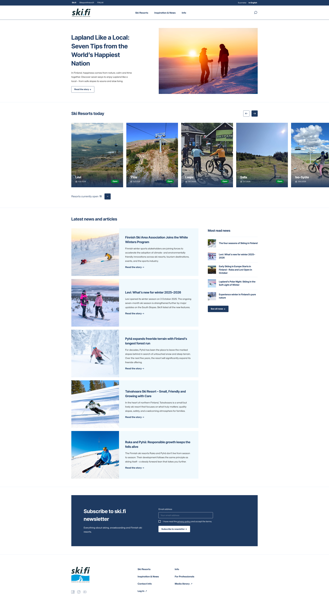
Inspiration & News (165, 12)
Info (184, 12)
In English (253, 3)
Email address (165, 509)
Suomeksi (242, 3)
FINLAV (100, 2)
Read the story (81, 89)
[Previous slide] (246, 113)
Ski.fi (74, 2)
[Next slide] (255, 113)
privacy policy (184, 521)
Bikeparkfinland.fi (86, 2)
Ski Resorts (141, 12)
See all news (217, 308)
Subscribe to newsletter (173, 529)
